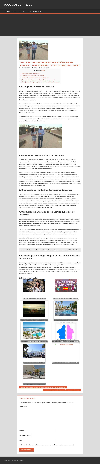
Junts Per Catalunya (35, 11)
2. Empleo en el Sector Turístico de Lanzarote (32, 75)
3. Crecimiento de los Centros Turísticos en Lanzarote (34, 77)
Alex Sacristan (27, 67)
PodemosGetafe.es (18, 4)
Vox (24, 11)
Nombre (21, 430)
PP (19, 11)
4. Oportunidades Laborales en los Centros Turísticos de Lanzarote (37, 80)
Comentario (23, 406)
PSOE (14, 11)
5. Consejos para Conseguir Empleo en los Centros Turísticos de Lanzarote (40, 82)
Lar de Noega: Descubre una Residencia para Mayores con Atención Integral (61, 390)
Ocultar (43, 70)
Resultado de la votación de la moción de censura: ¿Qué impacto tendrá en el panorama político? (43, 387)
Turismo (35, 67)
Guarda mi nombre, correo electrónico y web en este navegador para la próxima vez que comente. (48, 445)
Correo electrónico (25, 435)
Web (20, 440)
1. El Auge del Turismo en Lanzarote (30, 73)
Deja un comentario (45, 67)
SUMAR (7, 11)
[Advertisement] (50, 24)
